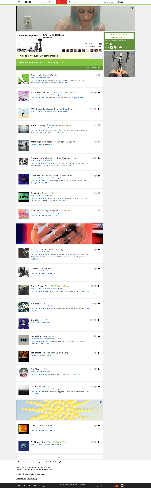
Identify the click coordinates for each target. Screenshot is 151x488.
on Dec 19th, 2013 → (51, 431)
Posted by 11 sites (36, 288)
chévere (34, 268)
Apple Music (66, 111)
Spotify (60, 95)
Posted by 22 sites (36, 95)
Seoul (33, 386)
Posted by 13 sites (36, 306)
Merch (123, 41)
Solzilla (34, 249)
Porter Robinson (38, 92)
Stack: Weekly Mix (56, 462)
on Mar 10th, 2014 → (67, 165)
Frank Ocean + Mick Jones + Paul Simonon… (51, 158)
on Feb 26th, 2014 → (64, 200)
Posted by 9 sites (36, 322)
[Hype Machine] (28, 2)
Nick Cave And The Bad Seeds (44, 175)
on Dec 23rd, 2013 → (73, 374)
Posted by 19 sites (36, 144)
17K (95, 210)
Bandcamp (48, 444)
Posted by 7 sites (36, 252)
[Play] (99, 92)
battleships (36, 336)
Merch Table (73, 2)
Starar (62, 484)
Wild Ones (35, 442)
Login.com (40, 474)
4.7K (91, 387)
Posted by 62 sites (36, 213)
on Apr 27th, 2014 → (60, 133)
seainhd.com (48, 38)
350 (91, 336)
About (20, 462)
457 (91, 369)
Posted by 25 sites (36, 178)
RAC (33, 109)
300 (91, 176)
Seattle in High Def (54, 35)
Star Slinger (36, 303)
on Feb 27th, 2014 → (43, 183)
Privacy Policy (32, 479)
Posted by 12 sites (36, 128)
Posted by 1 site (35, 271)
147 (91, 249)
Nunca (34, 425)
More (60, 457)
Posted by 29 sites (36, 195)
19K (91, 109)
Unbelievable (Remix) (72, 484)
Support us (61, 2)
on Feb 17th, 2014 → (82, 291)
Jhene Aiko (36, 125)
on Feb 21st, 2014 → (55, 216)
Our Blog (36, 462)
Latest (44, 2)
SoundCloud (47, 77)
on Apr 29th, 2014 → (63, 82)
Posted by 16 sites (36, 111)
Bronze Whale (37, 286)
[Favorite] (99, 75)
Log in (132, 2)
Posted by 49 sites (36, 389)
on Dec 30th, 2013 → (45, 344)
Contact (117, 41)
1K (92, 303)
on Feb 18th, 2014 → (51, 274)
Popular (52, 2)
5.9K (95, 193)
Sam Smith (36, 193)
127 (91, 426)
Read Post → (83, 484)
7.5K (91, 92)
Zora (33, 474)
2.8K (95, 125)
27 (92, 353)
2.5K (91, 286)
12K (95, 142)
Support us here (47, 469)
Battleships (36, 352)
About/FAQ (109, 41)
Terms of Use (21, 479)
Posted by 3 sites (36, 77)
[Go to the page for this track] (23, 79)
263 (91, 320)
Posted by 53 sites (36, 160)
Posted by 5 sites (36, 355)
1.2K (91, 442)
